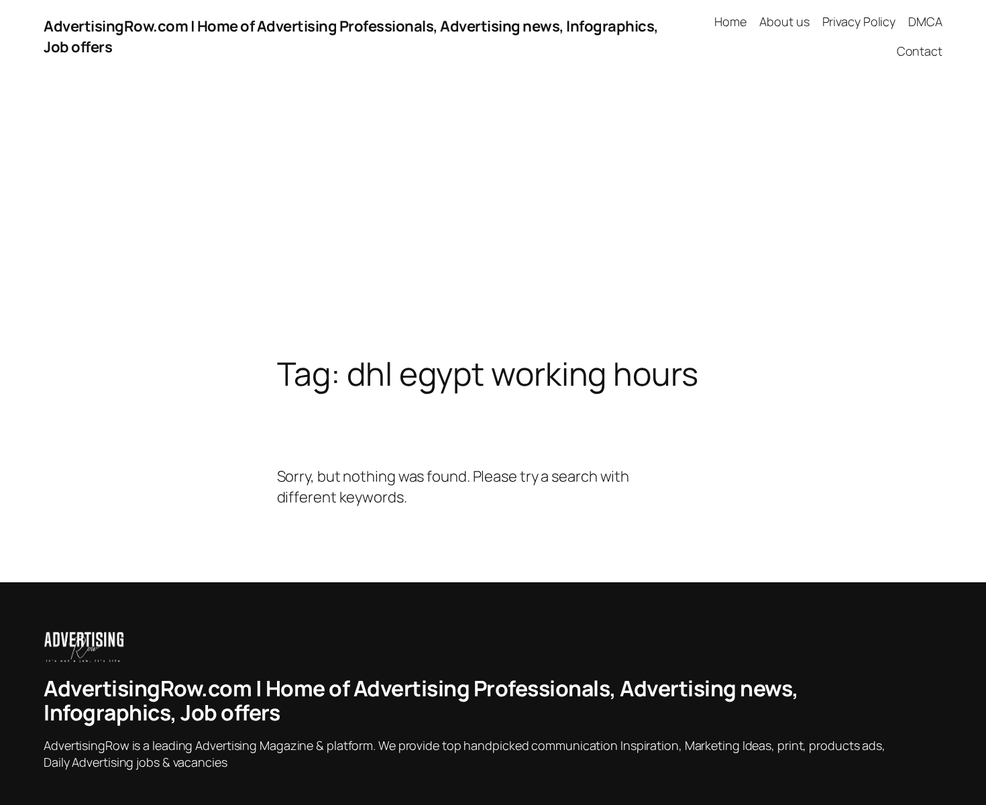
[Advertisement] (493, 215)
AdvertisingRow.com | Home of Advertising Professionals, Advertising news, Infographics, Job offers (421, 700)
